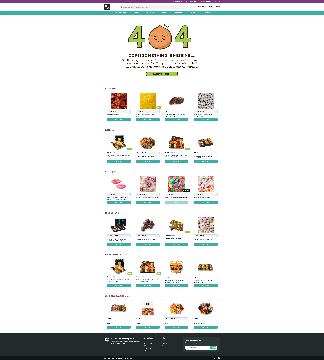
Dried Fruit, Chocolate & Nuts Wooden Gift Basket (203, 281)
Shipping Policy (148, 348)
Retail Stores (147, 343)
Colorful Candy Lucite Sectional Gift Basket (147, 323)
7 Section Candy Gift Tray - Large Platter (175, 323)
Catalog (164, 343)
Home (164, 341)
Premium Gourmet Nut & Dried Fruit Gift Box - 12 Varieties (118, 156)
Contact (164, 346)
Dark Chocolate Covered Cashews (146, 239)
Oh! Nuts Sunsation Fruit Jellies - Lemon (146, 115)
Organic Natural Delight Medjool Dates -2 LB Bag (175, 115)
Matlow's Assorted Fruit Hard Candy (147, 197)
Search (145, 341)
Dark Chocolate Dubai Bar (173, 238)
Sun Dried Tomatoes (113, 114)
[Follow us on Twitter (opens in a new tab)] (214, 358)
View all (114, 130)
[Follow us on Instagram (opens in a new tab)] (219, 358)
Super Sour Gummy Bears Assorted (176, 197)
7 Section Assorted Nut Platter (145, 156)
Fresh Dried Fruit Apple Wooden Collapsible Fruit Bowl (175, 281)
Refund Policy (147, 351)
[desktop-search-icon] (122, 7)
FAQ (144, 346)
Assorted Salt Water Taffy (202, 197)
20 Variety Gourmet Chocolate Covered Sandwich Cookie (116, 240)
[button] (215, 2)
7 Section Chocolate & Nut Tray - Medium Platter (204, 323)
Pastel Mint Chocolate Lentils (203, 239)
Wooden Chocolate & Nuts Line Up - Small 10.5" (205, 157)
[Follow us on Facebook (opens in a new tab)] (210, 358)
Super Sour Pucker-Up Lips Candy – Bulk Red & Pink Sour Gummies (118, 198)
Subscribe (213, 347)
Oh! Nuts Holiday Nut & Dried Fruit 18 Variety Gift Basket (176, 156)
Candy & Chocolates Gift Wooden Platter (117, 323)
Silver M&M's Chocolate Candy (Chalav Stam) (203, 115)
